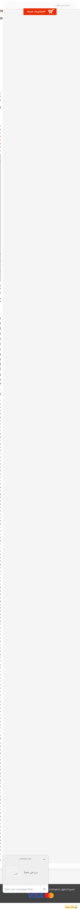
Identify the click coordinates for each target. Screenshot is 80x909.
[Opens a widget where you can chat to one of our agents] (25, 874)
